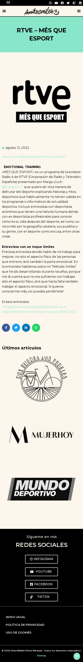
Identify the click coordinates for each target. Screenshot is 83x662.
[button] (4, 11)
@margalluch (12, 187)
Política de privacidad (25, 625)
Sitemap (41, 655)
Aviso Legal (15, 617)
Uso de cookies (18, 632)
